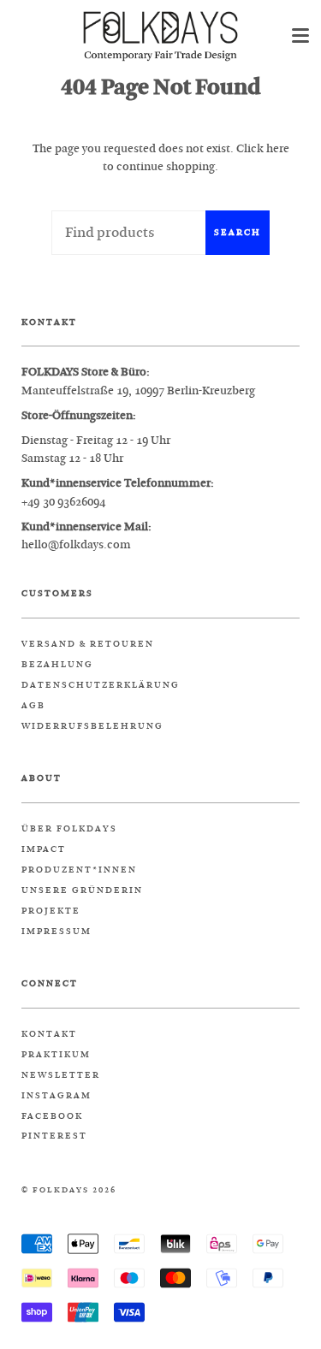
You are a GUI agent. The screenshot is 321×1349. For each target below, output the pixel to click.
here (277, 148)
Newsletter (60, 1075)
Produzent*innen (79, 870)
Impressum (56, 931)
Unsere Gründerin (82, 890)
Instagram (56, 1096)
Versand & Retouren (87, 644)
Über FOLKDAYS (69, 829)
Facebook (52, 1116)
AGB (33, 706)
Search (237, 232)
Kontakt (49, 1034)
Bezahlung (57, 665)
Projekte (50, 911)
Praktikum (56, 1055)
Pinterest (54, 1136)
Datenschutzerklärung (100, 685)
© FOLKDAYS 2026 (68, 1190)
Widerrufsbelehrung (92, 726)
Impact (43, 849)
